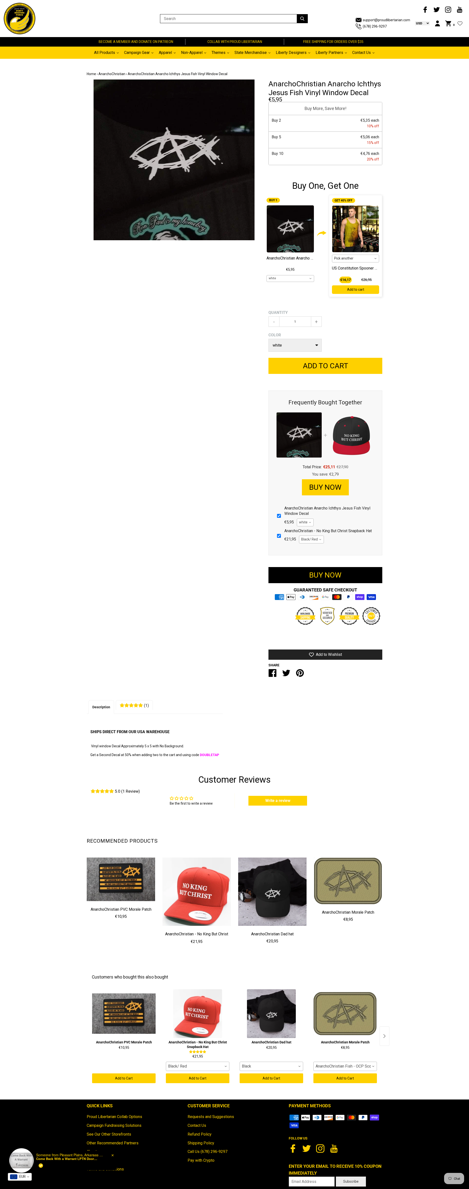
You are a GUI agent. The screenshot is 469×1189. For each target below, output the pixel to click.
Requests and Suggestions (211, 1116)
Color (274, 335)
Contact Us (197, 1125)
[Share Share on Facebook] (272, 675)
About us (94, 1151)
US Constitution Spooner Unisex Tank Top (367, 268)
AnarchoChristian (111, 74)
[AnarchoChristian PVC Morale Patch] (121, 879)
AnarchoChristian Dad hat (272, 934)
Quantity (278, 312)
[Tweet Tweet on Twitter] (286, 675)
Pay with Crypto (201, 1160)
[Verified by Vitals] (41, 1172)
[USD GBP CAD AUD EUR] (420, 23)
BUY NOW (325, 487)
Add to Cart (124, 1078)
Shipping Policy (201, 1143)
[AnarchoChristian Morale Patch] (348, 881)
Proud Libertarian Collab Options (114, 1116)
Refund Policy (200, 1134)
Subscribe (351, 1181)
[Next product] (384, 1036)
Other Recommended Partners (113, 1143)
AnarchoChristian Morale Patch (348, 912)
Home (91, 74)
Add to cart (355, 289)
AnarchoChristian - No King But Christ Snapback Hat (196, 937)
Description (101, 707)
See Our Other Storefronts (109, 1134)
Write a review (277, 800)
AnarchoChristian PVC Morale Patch (121, 909)
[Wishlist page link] (460, 23)
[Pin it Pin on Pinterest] (300, 675)
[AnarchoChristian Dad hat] (272, 892)
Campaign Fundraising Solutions (114, 1125)
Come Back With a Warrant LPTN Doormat (66, 1166)
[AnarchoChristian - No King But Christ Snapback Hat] (196, 892)
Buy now (325, 575)
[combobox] (290, 278)
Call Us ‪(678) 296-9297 (207, 1151)
